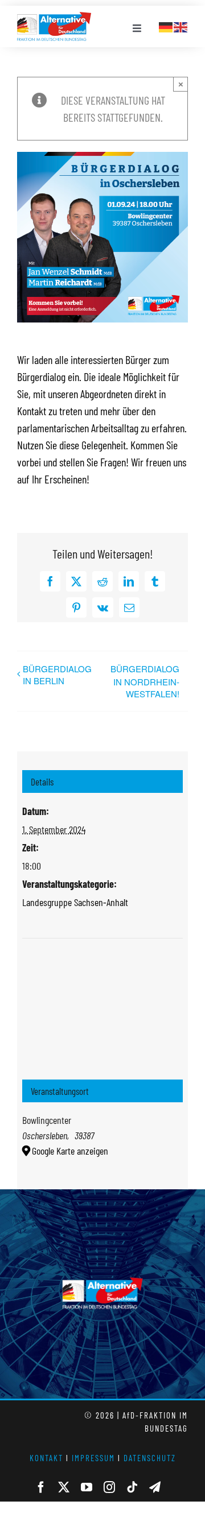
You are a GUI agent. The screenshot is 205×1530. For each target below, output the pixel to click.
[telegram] (155, 1487)
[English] (181, 25)
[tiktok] (132, 1487)
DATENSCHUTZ (150, 1458)
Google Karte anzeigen (70, 1150)
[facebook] (41, 1487)
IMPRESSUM (93, 1458)
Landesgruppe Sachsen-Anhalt (75, 902)
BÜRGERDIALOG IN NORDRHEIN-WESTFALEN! (144, 681)
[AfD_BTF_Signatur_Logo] (54, 17)
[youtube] (86, 1487)
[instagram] (109, 1487)
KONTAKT (46, 1458)
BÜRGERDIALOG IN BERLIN (57, 675)
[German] (166, 25)
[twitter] (63, 1487)
